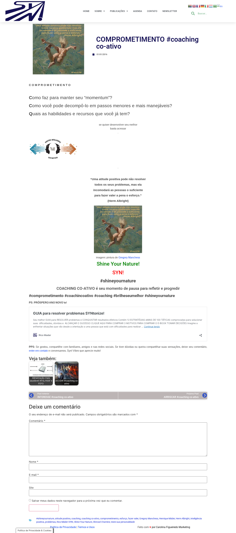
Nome (33, 461)
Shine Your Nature (83, 522)
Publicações (117, 11)
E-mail (34, 474)
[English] (194, 5)
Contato (152, 11)
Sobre (98, 11)
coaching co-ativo (90, 518)
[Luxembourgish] (211, 5)
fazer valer (133, 518)
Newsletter (169, 11)
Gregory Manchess (129, 257)
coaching (76, 518)
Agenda (137, 11)
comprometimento (109, 518)
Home (86, 11)
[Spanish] (220, 5)
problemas (50, 522)
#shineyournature (45, 518)
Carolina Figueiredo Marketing (173, 527)
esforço (123, 518)
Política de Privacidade (63, 527)
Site (31, 487)
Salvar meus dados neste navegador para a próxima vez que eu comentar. (77, 500)
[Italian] (207, 5)
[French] (198, 5)
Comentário (37, 421)
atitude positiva (62, 518)
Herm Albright (183, 518)
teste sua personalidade (123, 522)
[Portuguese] (215, 5)
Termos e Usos (86, 527)
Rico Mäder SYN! (65, 522)
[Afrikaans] (190, 5)
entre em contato (38, 350)
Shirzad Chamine (101, 522)
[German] (203, 5)
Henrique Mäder (167, 518)
